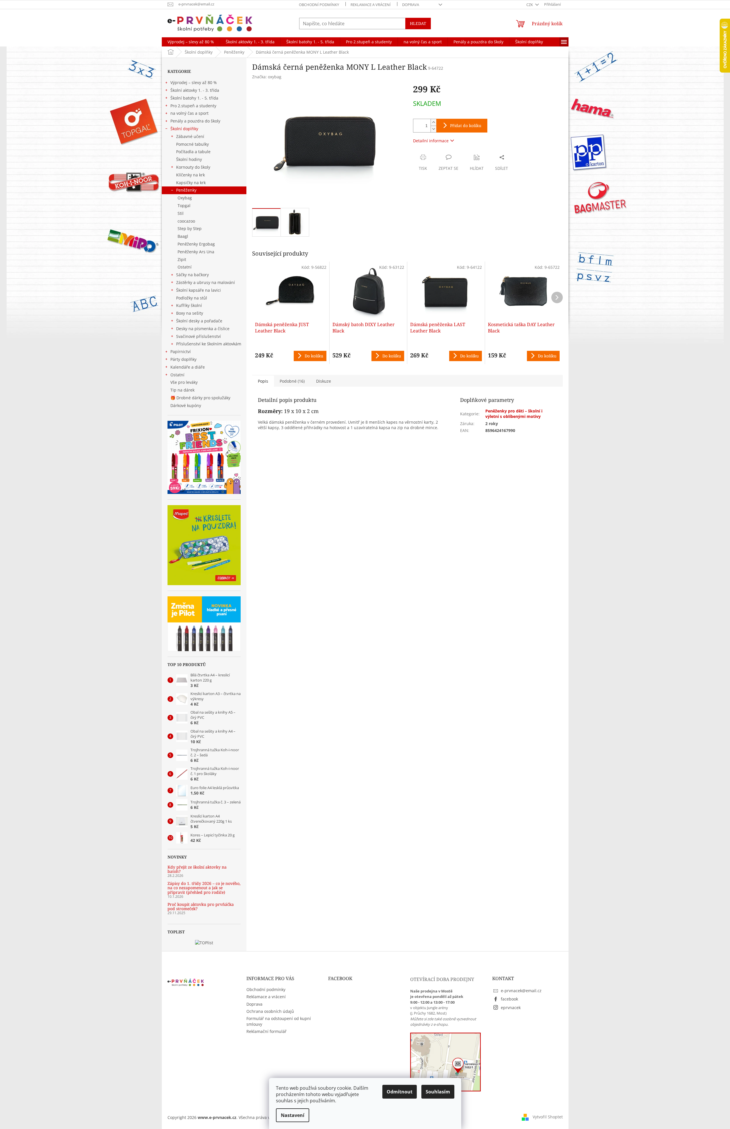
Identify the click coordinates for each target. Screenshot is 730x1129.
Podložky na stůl (191, 298)
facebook (509, 999)
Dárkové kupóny (186, 405)
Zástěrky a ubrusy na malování (205, 282)
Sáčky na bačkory (192, 274)
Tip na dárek (182, 390)
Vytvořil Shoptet (548, 1117)
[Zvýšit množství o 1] (433, 122)
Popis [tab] (263, 381)
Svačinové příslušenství (198, 336)
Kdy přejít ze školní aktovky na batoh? (197, 869)
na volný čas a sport (189, 113)
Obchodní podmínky (319, 4)
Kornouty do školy (193, 167)
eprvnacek (511, 1007)
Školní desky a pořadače (199, 321)
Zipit (182, 259)
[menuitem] (191, 41)
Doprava (410, 4)
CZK (530, 4)
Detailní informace (431, 140)
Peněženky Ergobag (196, 244)
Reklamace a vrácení (371, 4)
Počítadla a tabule (193, 151)
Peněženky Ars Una (196, 251)
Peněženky (186, 190)
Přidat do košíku (465, 125)
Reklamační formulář (266, 1031)
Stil (181, 213)
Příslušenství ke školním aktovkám (208, 344)
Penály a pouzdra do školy (195, 121)
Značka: (266, 76)
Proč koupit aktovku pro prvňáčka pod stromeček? (201, 906)
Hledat (418, 23)
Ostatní (185, 267)
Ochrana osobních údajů (270, 1011)
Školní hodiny (189, 159)
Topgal (184, 205)
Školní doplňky (184, 128)
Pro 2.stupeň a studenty (193, 105)
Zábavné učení (190, 136)
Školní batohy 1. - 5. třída (194, 98)
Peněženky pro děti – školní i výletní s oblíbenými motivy (513, 413)
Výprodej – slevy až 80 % (193, 82)
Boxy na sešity (189, 313)
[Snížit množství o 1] (433, 129)
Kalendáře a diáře (187, 367)
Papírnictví (180, 351)
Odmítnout (399, 1092)
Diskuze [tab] (323, 381)
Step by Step (190, 228)
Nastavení (292, 1115)
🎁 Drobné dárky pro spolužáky (200, 397)
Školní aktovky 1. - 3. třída (194, 90)
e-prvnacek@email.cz (521, 990)
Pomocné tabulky (192, 144)
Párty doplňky (183, 359)
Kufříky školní (189, 305)
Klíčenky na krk (190, 175)
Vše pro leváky (184, 382)
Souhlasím (438, 1092)
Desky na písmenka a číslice (202, 328)
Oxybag (185, 198)
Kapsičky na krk (191, 182)
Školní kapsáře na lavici (198, 290)
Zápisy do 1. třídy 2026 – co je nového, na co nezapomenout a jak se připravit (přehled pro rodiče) (204, 887)
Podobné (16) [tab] (292, 381)
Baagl (183, 236)
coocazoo (186, 221)
